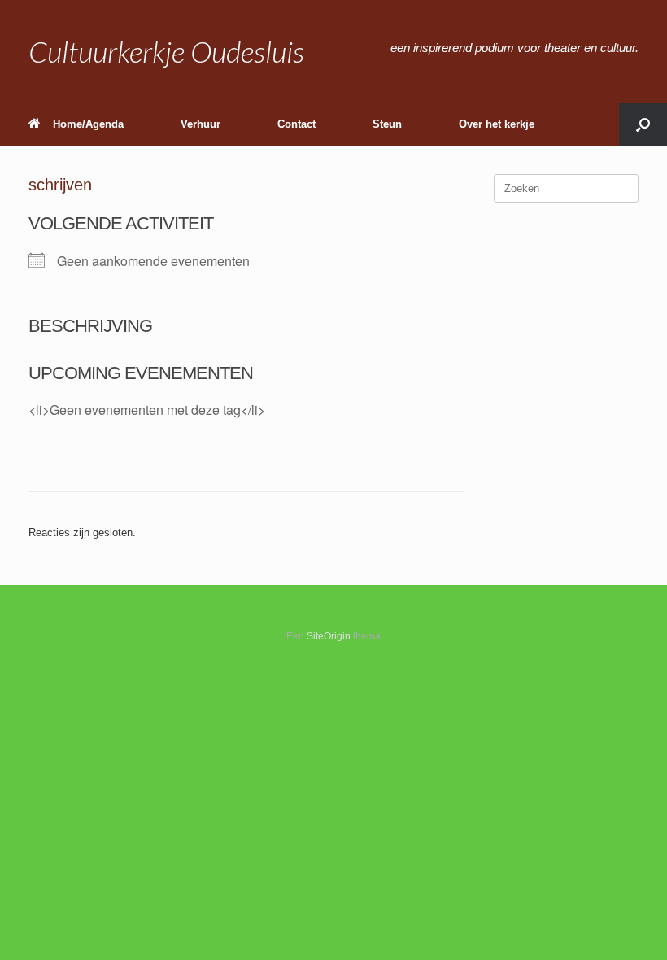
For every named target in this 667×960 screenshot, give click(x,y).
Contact (296, 124)
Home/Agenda (88, 124)
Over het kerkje (496, 124)
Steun (387, 124)
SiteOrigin (329, 636)
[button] (643, 124)
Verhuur (200, 124)
